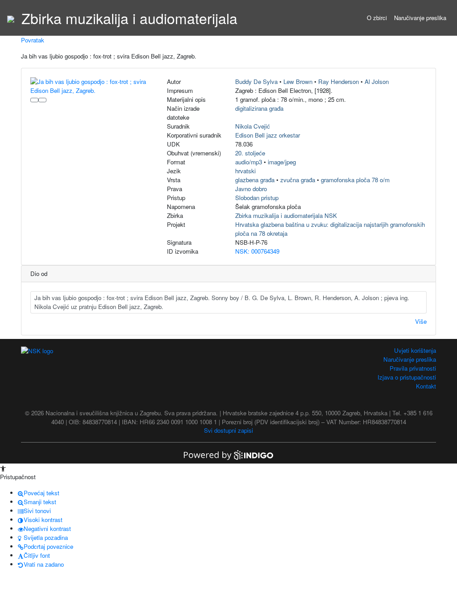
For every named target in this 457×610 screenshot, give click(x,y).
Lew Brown (297, 81)
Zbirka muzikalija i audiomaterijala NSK (286, 215)
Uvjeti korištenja (415, 350)
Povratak (32, 40)
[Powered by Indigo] (228, 454)
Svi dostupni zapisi (228, 430)
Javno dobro (251, 188)
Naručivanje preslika (420, 17)
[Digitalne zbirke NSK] (10, 18)
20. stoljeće (250, 153)
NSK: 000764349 (257, 251)
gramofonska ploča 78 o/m (355, 179)
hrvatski (245, 171)
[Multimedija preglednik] (34, 100)
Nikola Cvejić (252, 126)
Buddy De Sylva (256, 81)
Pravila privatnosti (413, 368)
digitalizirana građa (259, 108)
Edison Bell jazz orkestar (267, 135)
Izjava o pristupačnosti (407, 377)
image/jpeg (282, 162)
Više (421, 321)
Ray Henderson (338, 81)
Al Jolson (377, 81)
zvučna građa (297, 179)
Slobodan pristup (256, 197)
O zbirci (377, 17)
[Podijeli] (42, 100)
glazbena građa (254, 179)
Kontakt (426, 386)
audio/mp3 (248, 162)
